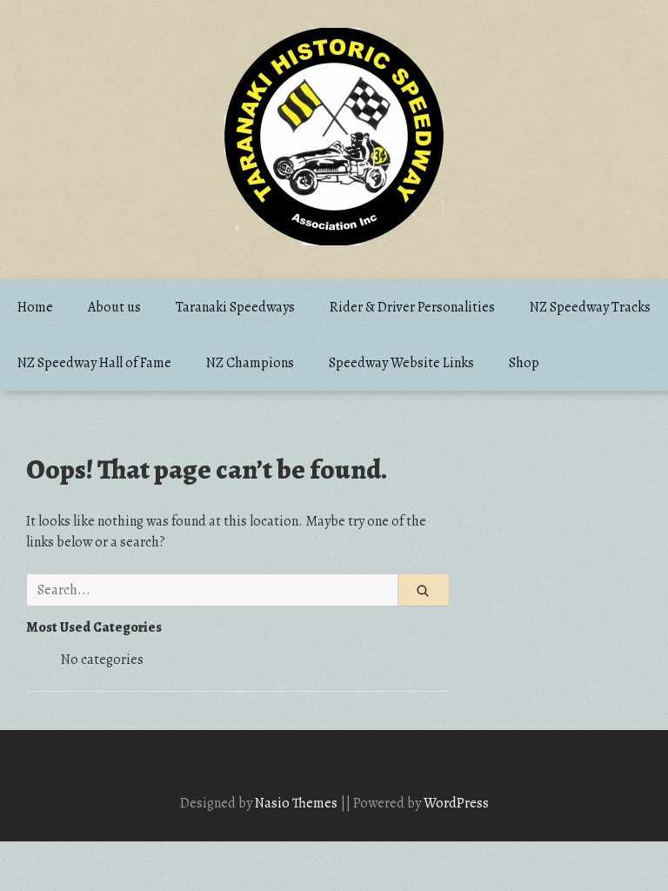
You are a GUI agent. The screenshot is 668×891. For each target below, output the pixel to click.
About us (114, 307)
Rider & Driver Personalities (412, 307)
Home (35, 307)
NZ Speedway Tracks (590, 307)
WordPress (456, 803)
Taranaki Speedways (235, 307)
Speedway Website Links (401, 362)
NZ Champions (250, 362)
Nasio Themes (297, 803)
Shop (524, 362)
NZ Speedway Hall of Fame (94, 362)
